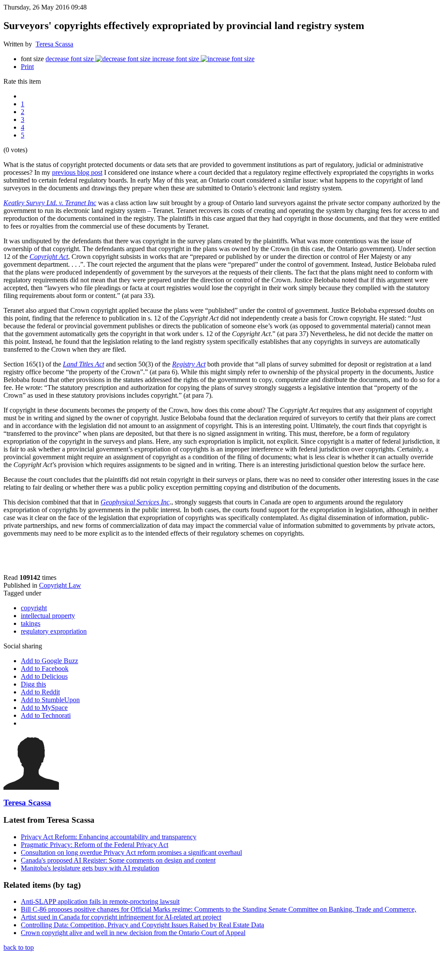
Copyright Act (48, 256)
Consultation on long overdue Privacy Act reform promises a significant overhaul (131, 852)
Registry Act (189, 364)
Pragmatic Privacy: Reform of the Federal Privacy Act (94, 844)
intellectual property (48, 615)
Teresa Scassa (54, 44)
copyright (34, 608)
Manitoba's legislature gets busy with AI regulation (90, 868)
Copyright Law (60, 585)
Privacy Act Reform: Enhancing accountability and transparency (108, 837)
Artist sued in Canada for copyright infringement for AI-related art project (121, 917)
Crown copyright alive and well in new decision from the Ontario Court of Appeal (133, 932)
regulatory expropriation (54, 631)
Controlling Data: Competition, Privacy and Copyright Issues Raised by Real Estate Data (142, 925)
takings (30, 623)
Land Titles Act (83, 364)
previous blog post (77, 172)
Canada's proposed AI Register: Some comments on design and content (118, 860)
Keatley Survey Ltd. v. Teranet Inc (49, 202)
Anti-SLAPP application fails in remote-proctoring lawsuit (100, 901)
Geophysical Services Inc (135, 502)
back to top (18, 947)
